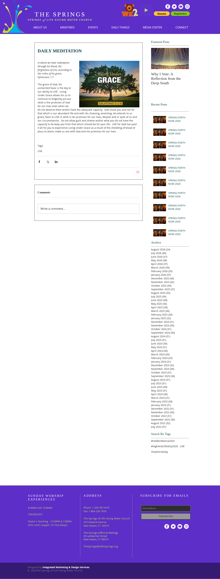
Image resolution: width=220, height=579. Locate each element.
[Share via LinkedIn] (56, 161)
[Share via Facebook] (39, 161)
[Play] (146, 10)
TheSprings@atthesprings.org (101, 546)
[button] (67, 27)
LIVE (40, 151)
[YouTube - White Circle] (180, 6)
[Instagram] (187, 6)
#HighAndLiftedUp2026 (164, 446)
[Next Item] (183, 58)
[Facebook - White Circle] (167, 6)
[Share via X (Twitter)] (47, 161)
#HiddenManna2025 (163, 441)
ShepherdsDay (159, 451)
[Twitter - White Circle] (174, 6)
